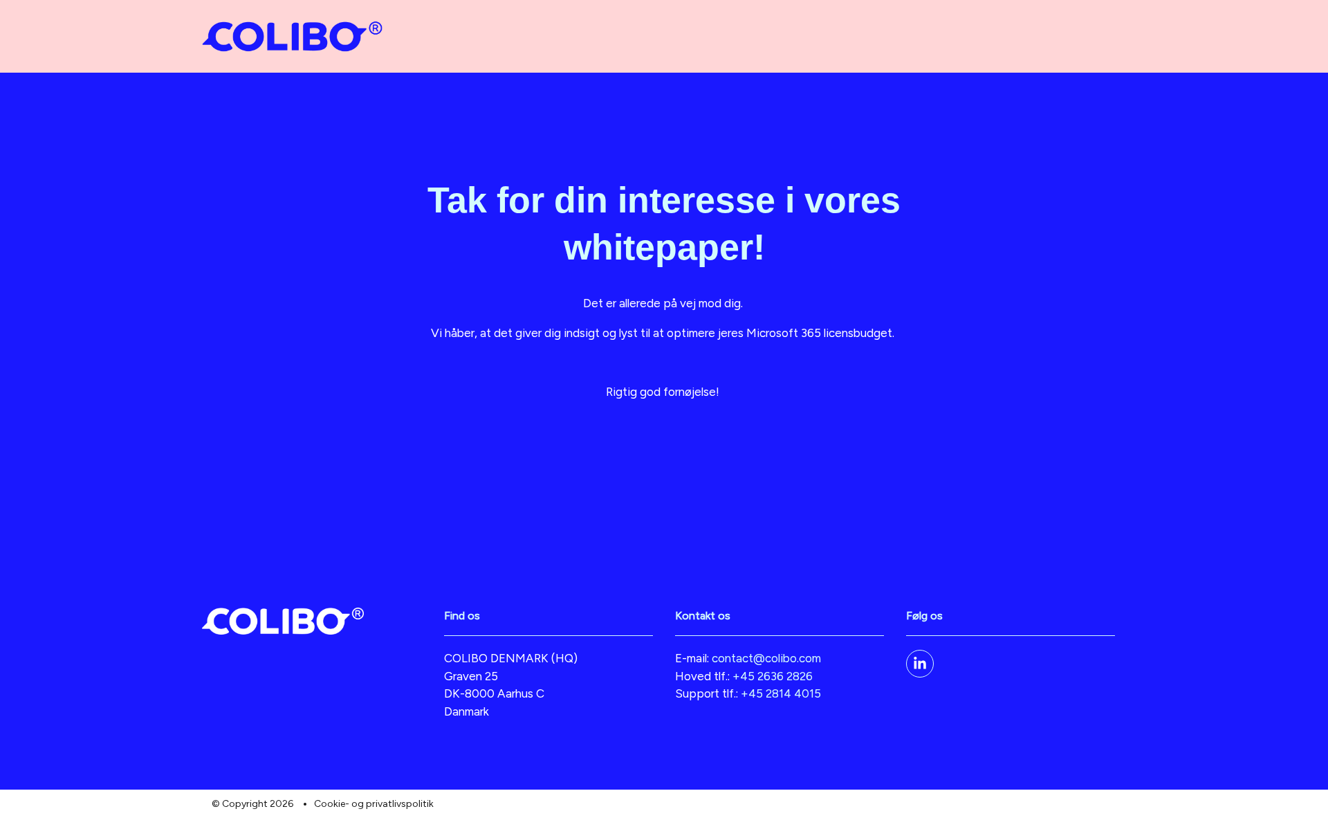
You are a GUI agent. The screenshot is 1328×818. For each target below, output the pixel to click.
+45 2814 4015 (781, 693)
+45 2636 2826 (772, 676)
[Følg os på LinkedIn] (920, 664)
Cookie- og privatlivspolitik (374, 804)
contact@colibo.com (766, 658)
